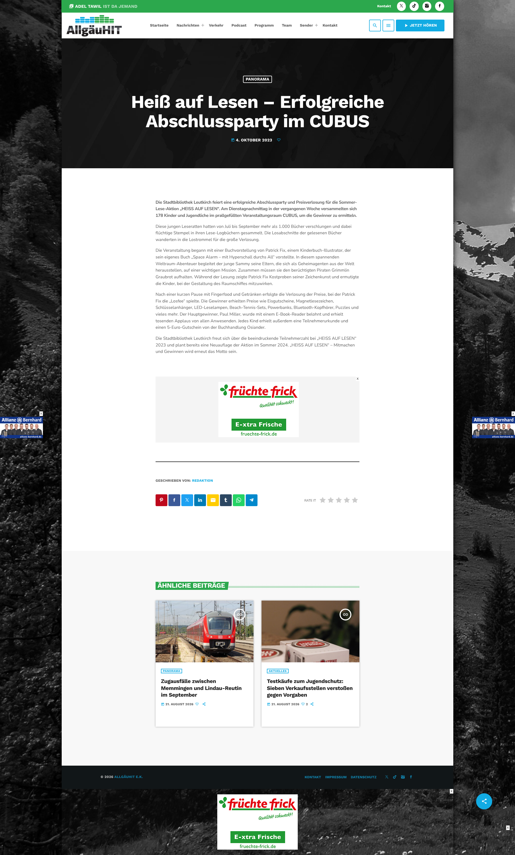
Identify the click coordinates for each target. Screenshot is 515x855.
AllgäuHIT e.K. (128, 777)
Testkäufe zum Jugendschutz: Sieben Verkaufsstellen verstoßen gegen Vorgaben (310, 688)
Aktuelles (278, 671)
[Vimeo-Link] (94, 25)
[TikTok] (414, 6)
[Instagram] (427, 6)
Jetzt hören (420, 25)
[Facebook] (439, 6)
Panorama (257, 79)
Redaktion (202, 481)
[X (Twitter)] (401, 6)
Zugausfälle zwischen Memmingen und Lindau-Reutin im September (201, 688)
